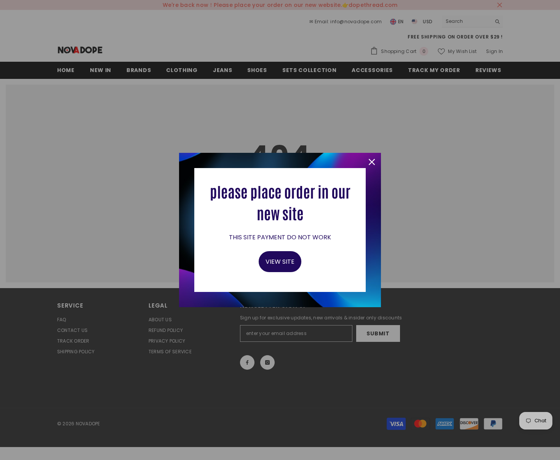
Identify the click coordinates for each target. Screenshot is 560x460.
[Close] (372, 162)
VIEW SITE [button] (280, 261)
